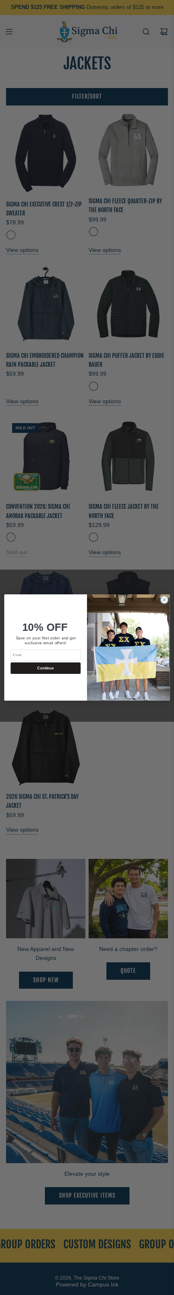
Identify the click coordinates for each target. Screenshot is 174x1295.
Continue (45, 668)
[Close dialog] (164, 599)
